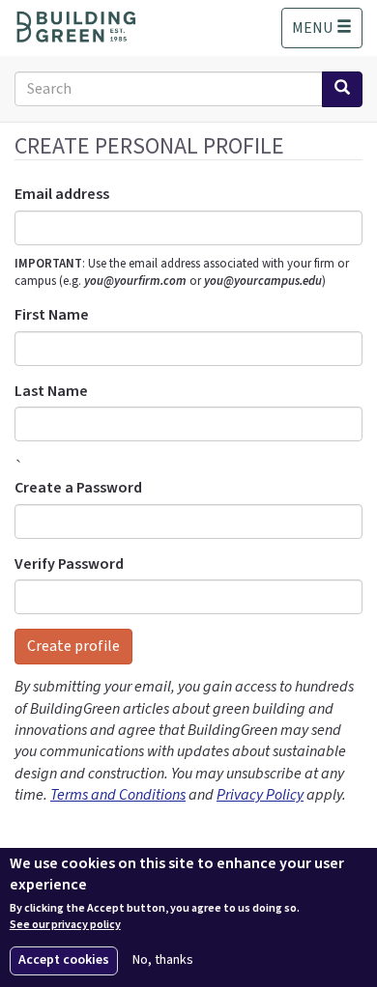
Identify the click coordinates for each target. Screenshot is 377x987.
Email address (61, 194)
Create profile (73, 646)
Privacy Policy (260, 794)
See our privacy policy (65, 925)
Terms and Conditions (118, 794)
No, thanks (162, 960)
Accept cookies (63, 960)
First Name (51, 314)
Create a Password (78, 487)
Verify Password (69, 564)
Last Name (51, 391)
